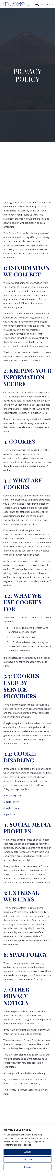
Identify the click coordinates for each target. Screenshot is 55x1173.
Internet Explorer (12, 795)
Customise (27, 1159)
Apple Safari (9, 814)
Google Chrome (11, 808)
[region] (27, 1149)
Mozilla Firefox (11, 801)
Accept (27, 1151)
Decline (27, 1167)
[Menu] (28, 4)
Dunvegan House (12, 202)
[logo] (14, 4)
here (25, 743)
